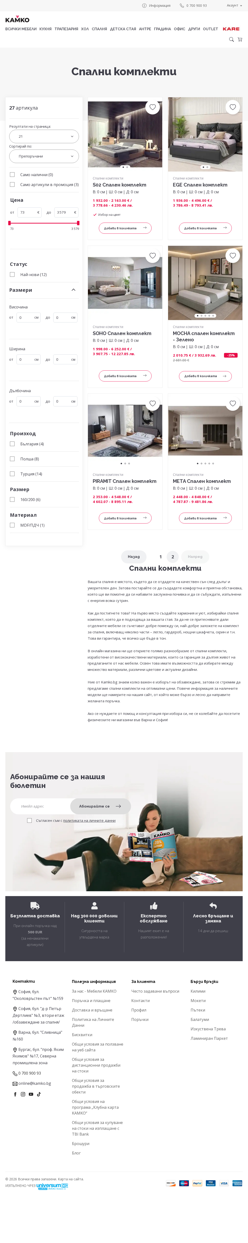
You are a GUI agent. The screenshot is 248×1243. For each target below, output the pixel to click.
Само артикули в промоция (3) (49, 184)
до (48, 212)
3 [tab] (205, 315)
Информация (159, 5)
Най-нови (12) (33, 274)
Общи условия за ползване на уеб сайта (97, 1047)
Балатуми (200, 1019)
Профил (138, 1010)
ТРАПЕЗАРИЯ (66, 29)
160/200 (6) (30, 499)
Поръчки (139, 1019)
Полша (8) (29, 459)
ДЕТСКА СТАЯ (123, 29)
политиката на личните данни (89, 820)
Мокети (198, 1000)
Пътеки (198, 1010)
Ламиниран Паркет (209, 1038)
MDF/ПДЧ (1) (32, 525)
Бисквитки (82, 1034)
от (12, 212)
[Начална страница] (17, 18)
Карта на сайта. (71, 1179)
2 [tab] (127, 167)
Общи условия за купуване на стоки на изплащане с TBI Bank (97, 1128)
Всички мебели (21, 29)
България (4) (32, 444)
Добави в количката (120, 228)
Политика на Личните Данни (93, 1022)
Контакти (140, 1000)
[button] (152, 107)
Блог (76, 1153)
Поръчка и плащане (91, 1000)
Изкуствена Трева (208, 1029)
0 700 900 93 (196, 5)
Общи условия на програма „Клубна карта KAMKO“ (95, 1107)
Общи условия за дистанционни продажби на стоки (96, 1065)
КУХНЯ (45, 29)
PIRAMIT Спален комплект (124, 481)
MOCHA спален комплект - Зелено (204, 336)
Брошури (80, 1143)
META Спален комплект (202, 481)
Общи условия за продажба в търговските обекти (96, 1086)
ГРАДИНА (162, 29)
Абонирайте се (94, 806)
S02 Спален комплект (119, 185)
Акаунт (232, 5)
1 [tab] (123, 167)
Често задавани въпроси (155, 991)
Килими (198, 991)
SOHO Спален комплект (122, 333)
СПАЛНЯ (99, 29)
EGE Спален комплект (200, 185)
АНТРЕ (145, 29)
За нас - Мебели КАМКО (94, 991)
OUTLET (210, 29)
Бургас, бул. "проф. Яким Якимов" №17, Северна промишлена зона (38, 1056)
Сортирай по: (20, 146)
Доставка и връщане (92, 1010)
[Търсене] (231, 39)
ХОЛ (85, 29)
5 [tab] (213, 315)
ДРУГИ (194, 29)
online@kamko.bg (34, 1083)
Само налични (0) (36, 174)
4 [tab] (209, 315)
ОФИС (179, 29)
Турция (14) (31, 474)
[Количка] (240, 39)
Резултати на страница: (30, 126)
